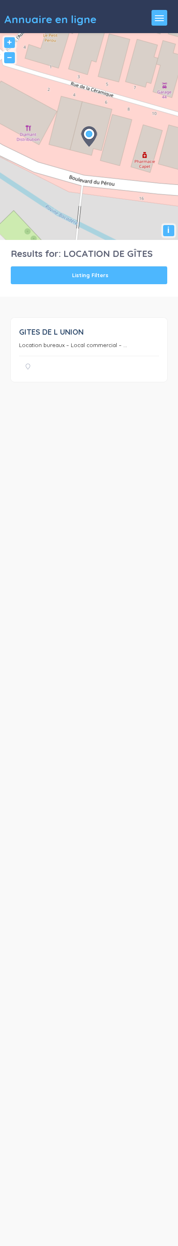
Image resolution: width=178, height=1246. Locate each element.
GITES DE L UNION (51, 332)
